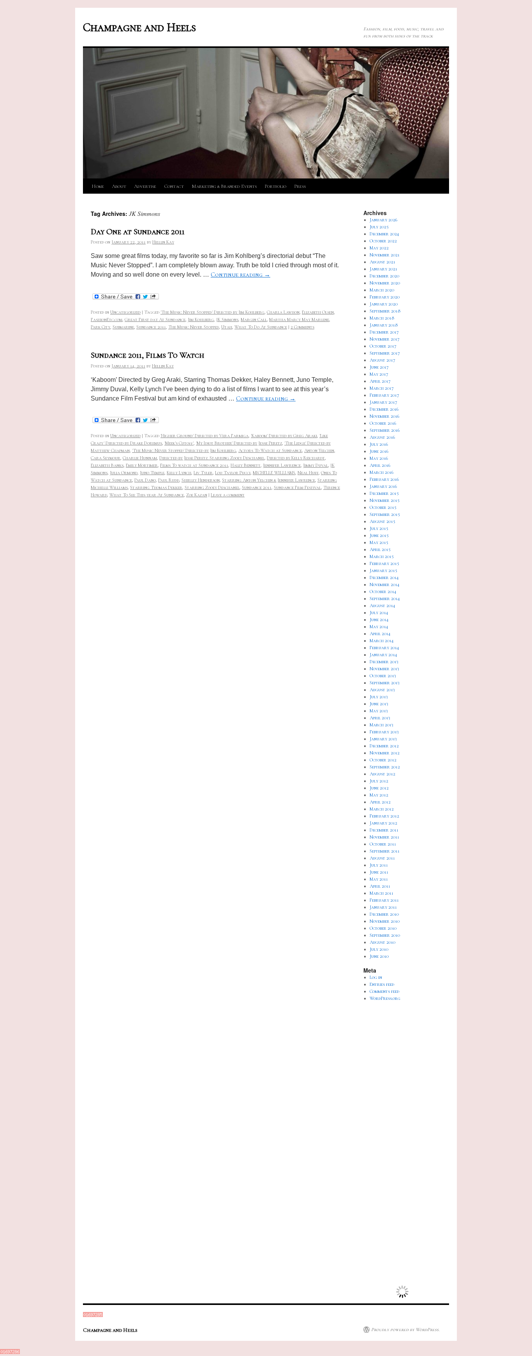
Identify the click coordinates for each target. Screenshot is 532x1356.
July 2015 (379, 528)
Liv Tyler (203, 472)
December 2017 (384, 332)
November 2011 (384, 837)
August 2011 (382, 858)
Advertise (145, 186)
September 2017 (385, 353)
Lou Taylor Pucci (232, 472)
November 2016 (384, 416)
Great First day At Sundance (155, 319)
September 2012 (385, 767)
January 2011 (383, 907)
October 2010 (383, 928)
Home (98, 186)
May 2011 (379, 879)
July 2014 (379, 612)
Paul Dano (145, 480)
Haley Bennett (246, 465)
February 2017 (384, 395)
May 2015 (379, 542)
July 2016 (379, 444)
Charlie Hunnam (140, 458)
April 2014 (380, 633)
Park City (100, 327)
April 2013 (380, 717)
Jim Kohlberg (201, 319)
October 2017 (383, 346)
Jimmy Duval (315, 465)
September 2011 (385, 851)
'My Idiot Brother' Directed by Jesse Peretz (239, 443)
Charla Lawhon (283, 312)
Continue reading (240, 275)
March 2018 (382, 318)
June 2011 (379, 872)
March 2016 (381, 472)
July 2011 (379, 865)
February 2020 (385, 297)
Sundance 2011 (151, 327)
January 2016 (383, 486)
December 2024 (384, 234)
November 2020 (385, 283)
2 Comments (302, 327)
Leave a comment (228, 495)
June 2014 (379, 619)
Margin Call (254, 319)
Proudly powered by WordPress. (405, 1329)
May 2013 (379, 710)
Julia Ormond (123, 472)
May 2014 (379, 626)
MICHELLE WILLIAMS (274, 472)
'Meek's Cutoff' (179, 443)
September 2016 (385, 430)
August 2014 (382, 605)
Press (300, 186)
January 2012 (383, 823)
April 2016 (380, 465)
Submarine (123, 327)
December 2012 (384, 746)
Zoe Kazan (196, 495)
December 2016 (384, 409)
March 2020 (382, 290)
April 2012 (380, 802)
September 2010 (385, 935)
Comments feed (384, 991)
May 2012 (379, 795)
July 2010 (379, 949)
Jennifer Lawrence (282, 465)
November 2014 (385, 584)
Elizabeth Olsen (318, 312)
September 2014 (385, 598)
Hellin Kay (163, 242)
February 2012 (384, 816)
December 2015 (384, 493)
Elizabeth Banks (107, 465)
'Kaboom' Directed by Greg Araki (284, 435)
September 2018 (385, 311)
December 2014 (384, 577)
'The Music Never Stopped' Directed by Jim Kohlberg (212, 312)
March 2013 (381, 724)
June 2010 (379, 956)
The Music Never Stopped (193, 327)
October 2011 (383, 844)
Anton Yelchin (319, 450)
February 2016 (384, 479)
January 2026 (383, 219)
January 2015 (383, 570)
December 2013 (384, 661)
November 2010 (385, 921)
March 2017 (382, 388)
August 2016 (382, 437)
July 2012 (379, 781)
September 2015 (385, 514)
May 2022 (379, 248)
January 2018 (384, 325)
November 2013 (384, 668)
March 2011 (381, 893)
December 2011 (384, 830)
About (119, 186)
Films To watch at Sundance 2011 (194, 465)
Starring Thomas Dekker (156, 487)
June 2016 (379, 451)
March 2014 (382, 640)
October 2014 (383, 591)
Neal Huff (308, 472)
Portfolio (275, 186)
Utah (226, 327)
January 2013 (383, 739)
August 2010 (382, 942)
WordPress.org (385, 998)
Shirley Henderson (200, 480)
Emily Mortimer (142, 465)
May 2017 (379, 374)
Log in (376, 977)
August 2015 (382, 521)
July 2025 (379, 227)
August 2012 (382, 774)
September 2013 (385, 682)
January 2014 (383, 654)
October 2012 (383, 760)
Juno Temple (152, 472)
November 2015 (385, 500)
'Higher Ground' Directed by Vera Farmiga (204, 435)
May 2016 (379, 458)
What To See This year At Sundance (146, 495)
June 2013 (379, 703)
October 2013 (383, 675)
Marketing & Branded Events (224, 186)
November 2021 (385, 255)
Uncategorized (125, 312)
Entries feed (382, 984)
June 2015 (379, 535)
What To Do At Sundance (260, 327)
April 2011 (380, 886)
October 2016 (383, 423)
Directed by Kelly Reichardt (296, 458)
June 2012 (379, 788)
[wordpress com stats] (93, 1315)
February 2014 (384, 647)
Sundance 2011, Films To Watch (147, 355)
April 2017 (380, 381)
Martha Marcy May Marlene (299, 319)
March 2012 (382, 809)
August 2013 (382, 689)
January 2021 (383, 269)
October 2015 (383, 507)
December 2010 (384, 914)
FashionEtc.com (106, 319)
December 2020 (384, 276)
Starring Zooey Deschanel (212, 487)
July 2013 (379, 696)
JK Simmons (227, 319)
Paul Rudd (168, 480)
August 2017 (382, 360)
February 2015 (384, 563)
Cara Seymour (105, 458)
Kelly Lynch (179, 472)
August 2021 (382, 262)
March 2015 (382, 556)
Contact (174, 186)
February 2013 (384, 731)
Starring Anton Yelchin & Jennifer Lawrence (268, 480)
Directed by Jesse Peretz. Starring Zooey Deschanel (211, 458)
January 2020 (384, 304)
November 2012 (385, 753)
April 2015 (380, 549)
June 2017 (379, 367)
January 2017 (383, 402)
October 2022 (383, 241)
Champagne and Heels (139, 27)
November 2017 (385, 339)
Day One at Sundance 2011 (138, 232)
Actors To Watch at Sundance (270, 450)
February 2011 (384, 900)
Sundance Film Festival (297, 487)
